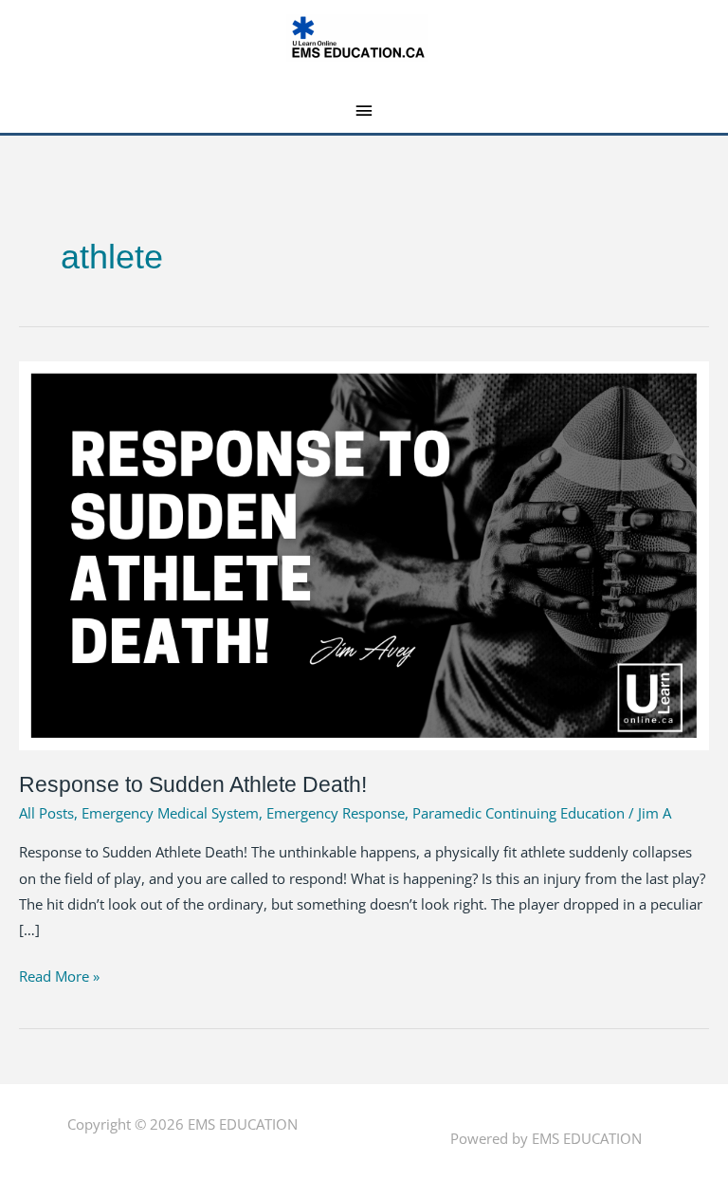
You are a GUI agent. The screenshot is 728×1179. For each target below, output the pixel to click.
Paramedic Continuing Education (518, 812)
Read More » (59, 975)
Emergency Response (335, 812)
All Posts (46, 812)
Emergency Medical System (170, 812)
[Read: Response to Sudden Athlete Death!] (364, 553)
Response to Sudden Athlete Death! (193, 784)
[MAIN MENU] (364, 111)
